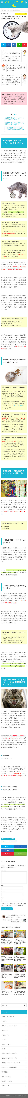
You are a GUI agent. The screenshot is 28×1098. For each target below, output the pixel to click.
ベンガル (4, 1039)
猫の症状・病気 (6, 1076)
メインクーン (5, 1035)
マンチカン (5, 1021)
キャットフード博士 (14, 3)
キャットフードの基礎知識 (8, 838)
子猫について (5, 1085)
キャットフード (6, 841)
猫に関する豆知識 (7, 1081)
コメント (3, 870)
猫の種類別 (5, 1072)
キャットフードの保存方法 (16, 405)
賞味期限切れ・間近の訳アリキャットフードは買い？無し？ (14, 123)
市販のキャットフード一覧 (9, 1058)
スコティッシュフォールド (9, 1025)
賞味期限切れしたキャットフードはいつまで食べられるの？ (14, 118)
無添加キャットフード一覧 (9, 1053)
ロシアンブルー (6, 1044)
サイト (3, 897)
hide (15, 114)
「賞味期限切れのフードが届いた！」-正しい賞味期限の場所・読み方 (14, 129)
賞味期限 (14, 841)
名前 (2, 885)
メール (3, 891)
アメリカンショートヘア (8, 1016)
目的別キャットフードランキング (11, 1062)
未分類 (3, 1049)
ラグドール (5, 1030)
